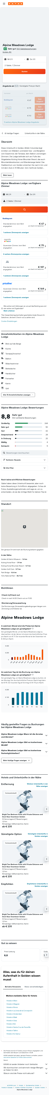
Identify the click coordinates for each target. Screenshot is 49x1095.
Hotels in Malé (12, 1017)
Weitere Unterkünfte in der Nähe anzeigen (37, 785)
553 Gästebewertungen (26, 49)
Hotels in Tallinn (12, 1030)
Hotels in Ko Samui (13, 1034)
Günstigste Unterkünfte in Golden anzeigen (38, 835)
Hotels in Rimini (12, 1007)
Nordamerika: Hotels (32, 1085)
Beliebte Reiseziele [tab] (13, 987)
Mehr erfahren (9, 311)
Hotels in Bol (11, 1024)
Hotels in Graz (12, 1020)
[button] (4, 3)
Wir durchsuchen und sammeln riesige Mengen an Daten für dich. (23, 1068)
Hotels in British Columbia (23, 1087)
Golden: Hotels (40, 1087)
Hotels (21, 1085)
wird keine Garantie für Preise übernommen (18, 1057)
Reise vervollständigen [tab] (34, 987)
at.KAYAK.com (11, 1085)
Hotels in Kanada (7, 1087)
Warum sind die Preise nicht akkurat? (19, 1073)
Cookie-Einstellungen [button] (9, 321)
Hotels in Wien (12, 1001)
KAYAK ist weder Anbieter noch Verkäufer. (21, 1064)
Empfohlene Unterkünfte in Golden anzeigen (37, 885)
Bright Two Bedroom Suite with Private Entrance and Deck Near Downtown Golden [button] (22, 815)
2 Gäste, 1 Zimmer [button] (12, 65)
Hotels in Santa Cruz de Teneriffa (18, 1027)
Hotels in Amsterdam (14, 1014)
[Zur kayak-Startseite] (15, 3)
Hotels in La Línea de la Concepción (19, 1011)
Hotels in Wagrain (13, 1004)
